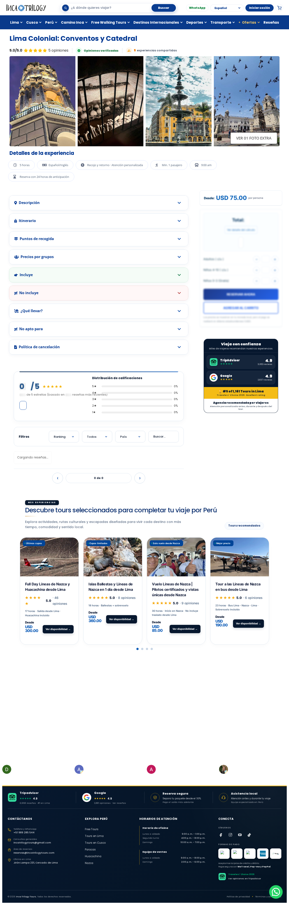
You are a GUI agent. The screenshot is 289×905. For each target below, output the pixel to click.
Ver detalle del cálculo (241, 229)
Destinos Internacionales (156, 22)
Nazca (89, 863)
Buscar (163, 8)
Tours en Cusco (95, 843)
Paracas (90, 849)
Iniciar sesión (259, 8)
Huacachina (93, 856)
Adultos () (213, 259)
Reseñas (271, 22)
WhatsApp (197, 8)
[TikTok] (249, 835)
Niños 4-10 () (215, 270)
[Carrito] (279, 8)
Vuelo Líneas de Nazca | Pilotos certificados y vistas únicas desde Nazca (175, 589)
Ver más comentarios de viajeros (23, 405)
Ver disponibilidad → (58, 629)
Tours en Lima (94, 836)
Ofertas (247, 22)
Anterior (57, 478)
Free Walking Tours (108, 22)
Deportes (194, 22)
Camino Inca (72, 22)
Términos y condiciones (268, 896)
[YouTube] (240, 835)
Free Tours (91, 829)
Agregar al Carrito (241, 308)
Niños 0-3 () (216, 280)
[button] (137, 649)
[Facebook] (221, 835)
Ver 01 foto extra (253, 138)
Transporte (220, 22)
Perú (49, 22)
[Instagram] (230, 835)
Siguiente (139, 478)
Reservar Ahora (241, 294)
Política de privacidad (238, 896)
